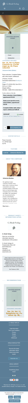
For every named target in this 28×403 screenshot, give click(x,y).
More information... (18, 394)
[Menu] (4, 8)
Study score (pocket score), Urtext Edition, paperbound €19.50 (11, 102)
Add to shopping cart (15, 127)
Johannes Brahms (14, 308)
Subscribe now (14, 358)
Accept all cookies (14, 400)
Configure (17, 397)
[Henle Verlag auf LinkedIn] (15, 389)
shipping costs (19, 384)
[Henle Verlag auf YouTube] (12, 389)
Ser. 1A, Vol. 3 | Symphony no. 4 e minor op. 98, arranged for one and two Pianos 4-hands (14, 313)
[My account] (20, 8)
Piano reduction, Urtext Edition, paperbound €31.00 (12, 96)
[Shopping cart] (23, 8)
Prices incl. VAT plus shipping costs (12, 116)
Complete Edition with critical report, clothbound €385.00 (11, 108)
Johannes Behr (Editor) (9, 70)
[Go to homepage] (14, 4)
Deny (10, 397)
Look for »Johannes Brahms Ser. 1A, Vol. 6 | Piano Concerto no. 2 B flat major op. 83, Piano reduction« (14, 152)
